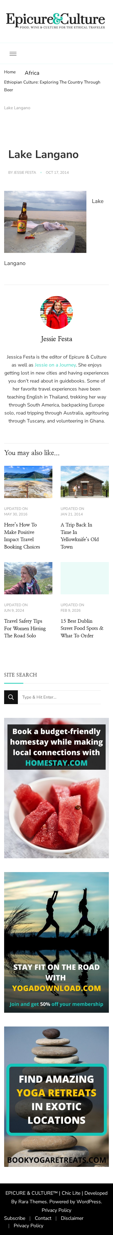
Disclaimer (72, 1218)
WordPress (89, 1201)
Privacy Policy (56, 1210)
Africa (32, 73)
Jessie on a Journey (55, 365)
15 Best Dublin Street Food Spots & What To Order (82, 628)
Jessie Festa (25, 172)
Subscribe (14, 1218)
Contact (43, 1218)
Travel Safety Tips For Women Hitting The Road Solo (25, 628)
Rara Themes (32, 1201)
